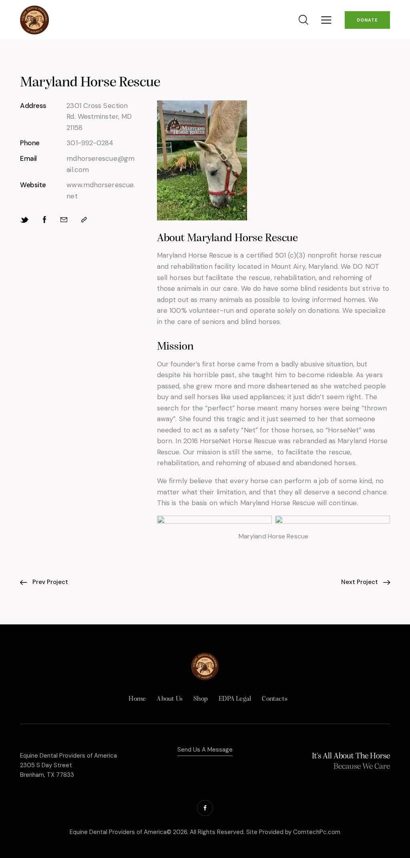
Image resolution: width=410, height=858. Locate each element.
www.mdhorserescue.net (100, 190)
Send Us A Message (205, 750)
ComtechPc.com (316, 832)
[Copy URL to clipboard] (84, 220)
